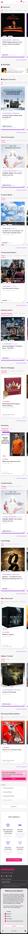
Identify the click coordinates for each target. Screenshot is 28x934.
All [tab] (2, 10)
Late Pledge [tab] (20, 371)
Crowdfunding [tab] (17, 140)
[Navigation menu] (26, 2)
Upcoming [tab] (9, 140)
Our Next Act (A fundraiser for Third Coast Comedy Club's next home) (12, 232)
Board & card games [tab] (6, 313)
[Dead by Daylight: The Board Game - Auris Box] (13, 329)
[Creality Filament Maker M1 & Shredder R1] (13, 98)
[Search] (17, 2)
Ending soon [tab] (18, 486)
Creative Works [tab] (19, 10)
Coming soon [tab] (5, 428)
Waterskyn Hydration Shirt (11, 461)
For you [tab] (3, 140)
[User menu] (23, 2)
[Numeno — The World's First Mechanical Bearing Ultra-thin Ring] (13, 559)
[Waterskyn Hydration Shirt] (13, 444)
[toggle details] (24, 56)
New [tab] (11, 428)
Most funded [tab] (11, 486)
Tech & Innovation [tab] (8, 10)
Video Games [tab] (22, 313)
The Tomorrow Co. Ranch (10, 288)
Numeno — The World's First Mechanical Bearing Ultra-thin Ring (12, 578)
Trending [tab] (3, 486)
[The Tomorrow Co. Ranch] (13, 271)
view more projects (21, 60)
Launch (14, 778)
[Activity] (20, 2)
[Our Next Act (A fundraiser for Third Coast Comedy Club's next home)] (13, 213)
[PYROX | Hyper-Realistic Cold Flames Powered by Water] (13, 25)
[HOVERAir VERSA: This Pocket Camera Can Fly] (13, 156)
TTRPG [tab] (16, 313)
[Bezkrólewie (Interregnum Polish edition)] (13, 386)
